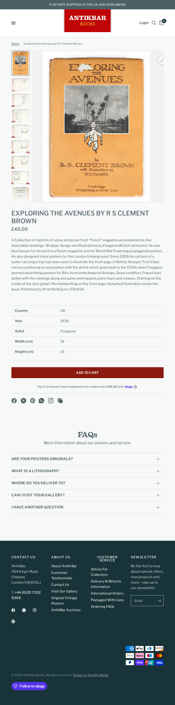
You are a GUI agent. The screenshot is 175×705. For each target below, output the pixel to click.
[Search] (154, 23)
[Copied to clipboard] (60, 400)
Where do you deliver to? (38, 483)
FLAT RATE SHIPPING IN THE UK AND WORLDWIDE (87, 4)
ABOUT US (60, 557)
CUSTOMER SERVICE (107, 559)
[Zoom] (162, 60)
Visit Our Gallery (64, 591)
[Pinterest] (33, 400)
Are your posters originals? (42, 459)
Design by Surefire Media (90, 675)
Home (15, 43)
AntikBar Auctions (66, 610)
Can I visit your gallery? (38, 495)
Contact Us (60, 585)
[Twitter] (27, 610)
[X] (23, 400)
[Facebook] (14, 400)
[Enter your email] (159, 600)
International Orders (107, 593)
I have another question (37, 507)
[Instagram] (51, 400)
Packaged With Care (107, 600)
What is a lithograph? (35, 471)
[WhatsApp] (41, 400)
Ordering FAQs (102, 607)
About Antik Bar (64, 566)
